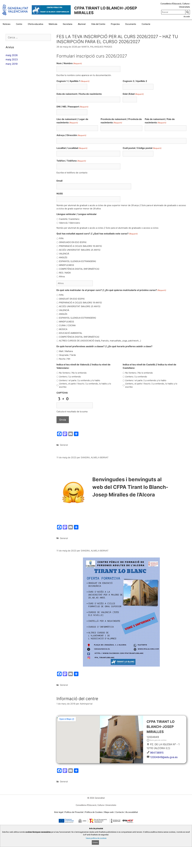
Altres (62, 276)
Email (59, 180)
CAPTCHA (62, 392)
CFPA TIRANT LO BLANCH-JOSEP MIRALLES (105, 10)
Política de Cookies (94, 812)
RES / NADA (65, 272)
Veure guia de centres (157, 740)
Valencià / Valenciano (69, 222)
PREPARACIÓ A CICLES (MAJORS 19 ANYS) (80, 246)
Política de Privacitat (74, 812)
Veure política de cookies (96, 838)
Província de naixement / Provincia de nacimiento (121, 121)
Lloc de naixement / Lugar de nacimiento (72, 121)
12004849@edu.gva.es (164, 757)
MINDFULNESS (66, 265)
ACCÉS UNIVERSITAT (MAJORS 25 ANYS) (79, 250)
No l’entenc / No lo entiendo (73, 372)
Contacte (146, 24)
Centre (19, 24)
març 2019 (12, 63)
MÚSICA (63, 329)
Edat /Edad (133, 93)
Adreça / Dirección (71, 135)
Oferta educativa (35, 24)
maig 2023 (12, 59)
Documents (130, 24)
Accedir (187, 17)
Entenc (95, 842)
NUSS (60, 193)
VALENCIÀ (64, 253)
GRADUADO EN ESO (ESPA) (72, 242)
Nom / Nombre (69, 63)
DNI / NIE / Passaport (72, 106)
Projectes (115, 24)
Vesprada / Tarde (67, 355)
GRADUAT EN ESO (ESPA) (72, 298)
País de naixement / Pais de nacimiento (160, 121)
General (64, 445)
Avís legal (58, 812)
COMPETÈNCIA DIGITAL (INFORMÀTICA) (79, 269)
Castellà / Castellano (69, 219)
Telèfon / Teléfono (71, 160)
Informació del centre (77, 698)
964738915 (157, 752)
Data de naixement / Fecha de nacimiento (79, 93)
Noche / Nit (64, 358)
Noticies (6, 24)
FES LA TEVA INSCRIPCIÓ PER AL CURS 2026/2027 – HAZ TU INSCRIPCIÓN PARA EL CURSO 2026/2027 (117, 39)
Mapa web (109, 812)
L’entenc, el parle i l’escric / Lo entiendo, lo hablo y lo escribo (85, 385)
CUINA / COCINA (67, 325)
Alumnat (82, 24)
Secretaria (67, 24)
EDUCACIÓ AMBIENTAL (70, 333)
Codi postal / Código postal (142, 148)
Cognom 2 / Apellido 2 (135, 81)
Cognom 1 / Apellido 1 (73, 81)
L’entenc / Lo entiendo (70, 376)
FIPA (61, 238)
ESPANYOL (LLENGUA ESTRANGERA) (77, 261)
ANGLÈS (63, 257)
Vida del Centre (98, 24)
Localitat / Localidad (72, 148)
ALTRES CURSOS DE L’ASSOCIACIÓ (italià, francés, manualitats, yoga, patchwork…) (100, 340)
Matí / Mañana (66, 351)
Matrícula (53, 24)
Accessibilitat (132, 812)
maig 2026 (12, 55)
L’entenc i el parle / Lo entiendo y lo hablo (79, 380)
